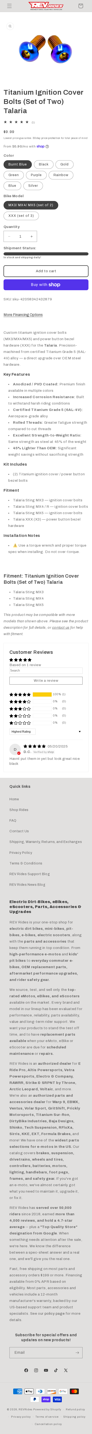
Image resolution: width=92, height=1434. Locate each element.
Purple (36, 175)
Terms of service (47, 1416)
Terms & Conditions (25, 863)
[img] (35, 746)
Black (44, 164)
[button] (9, 6)
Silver (33, 185)
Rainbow (61, 175)
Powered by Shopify (47, 1409)
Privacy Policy (20, 853)
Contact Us (19, 831)
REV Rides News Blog (27, 884)
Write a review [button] (46, 680)
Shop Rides (19, 810)
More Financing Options (23, 315)
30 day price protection (46, 138)
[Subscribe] (77, 1352)
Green (13, 175)
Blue (12, 185)
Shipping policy (74, 1416)
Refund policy (75, 1409)
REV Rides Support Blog (29, 874)
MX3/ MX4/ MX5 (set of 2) (30, 205)
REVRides (26, 1409)
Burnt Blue (17, 164)
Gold (64, 164)
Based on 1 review (25, 665)
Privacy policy (21, 1416)
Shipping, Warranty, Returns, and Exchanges (45, 842)
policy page (55, 1313)
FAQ (13, 820)
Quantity (12, 227)
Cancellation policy (48, 1424)
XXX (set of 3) (21, 216)
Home (14, 799)
